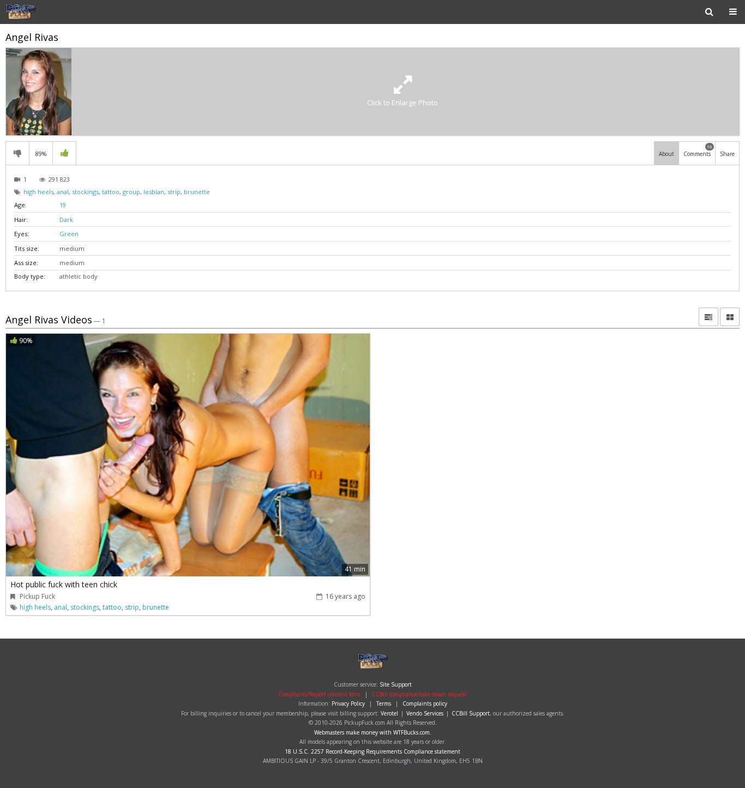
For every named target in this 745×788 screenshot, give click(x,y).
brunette (197, 192)
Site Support (396, 684)
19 (62, 205)
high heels (38, 192)
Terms (383, 703)
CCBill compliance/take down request (419, 694)
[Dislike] (17, 153)
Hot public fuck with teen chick (63, 584)
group (131, 192)
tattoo (110, 192)
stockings (85, 192)
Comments (697, 150)
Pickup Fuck (40, 12)
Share (727, 154)
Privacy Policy (348, 703)
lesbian (153, 192)
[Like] (64, 153)
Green (69, 234)
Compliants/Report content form (319, 694)
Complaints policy (424, 703)
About (666, 154)
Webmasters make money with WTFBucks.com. (372, 732)
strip (174, 192)
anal (63, 192)
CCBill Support (471, 713)
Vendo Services (424, 713)
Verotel (389, 713)
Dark (66, 219)
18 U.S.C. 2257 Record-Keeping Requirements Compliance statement (372, 751)
